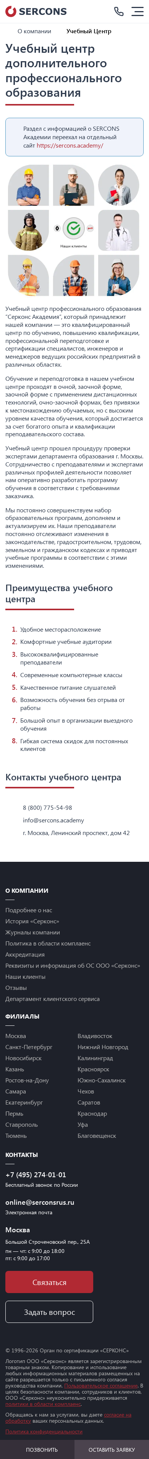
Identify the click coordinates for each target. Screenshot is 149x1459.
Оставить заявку (112, 1449)
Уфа (83, 1124)
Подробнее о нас (28, 910)
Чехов (86, 1091)
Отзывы (16, 987)
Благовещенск (97, 1135)
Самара (15, 1091)
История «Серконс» (32, 921)
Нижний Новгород (103, 1047)
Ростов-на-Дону (27, 1080)
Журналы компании (32, 932)
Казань (14, 1069)
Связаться (49, 1282)
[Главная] (8, 30)
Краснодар (92, 1113)
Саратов (89, 1102)
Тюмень (16, 1135)
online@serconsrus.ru (39, 1202)
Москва (15, 1036)
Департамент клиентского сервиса (52, 998)
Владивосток (95, 1036)
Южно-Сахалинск (102, 1080)
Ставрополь (21, 1124)
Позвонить (42, 1449)
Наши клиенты (25, 976)
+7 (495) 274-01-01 (35, 1174)
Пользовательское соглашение (101, 1385)
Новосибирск (23, 1058)
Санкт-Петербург (28, 1047)
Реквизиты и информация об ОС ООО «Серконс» (72, 965)
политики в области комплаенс (43, 1403)
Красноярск (93, 1069)
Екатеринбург (24, 1102)
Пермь (14, 1113)
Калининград (95, 1058)
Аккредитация (25, 954)
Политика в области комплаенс (48, 943)
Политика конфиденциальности (44, 1431)
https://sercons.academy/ (70, 145)
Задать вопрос (49, 1311)
